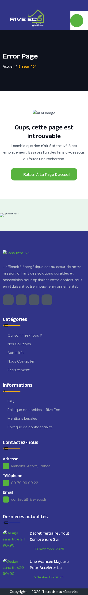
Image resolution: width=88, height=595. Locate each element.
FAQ (11, 401)
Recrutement (19, 369)
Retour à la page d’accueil (46, 174)
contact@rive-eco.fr (28, 499)
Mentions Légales (22, 418)
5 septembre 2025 (49, 577)
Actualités (16, 352)
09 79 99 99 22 (24, 482)
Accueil (8, 66)
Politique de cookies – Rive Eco (34, 409)
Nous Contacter (21, 361)
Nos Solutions (19, 344)
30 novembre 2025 (49, 549)
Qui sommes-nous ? (25, 335)
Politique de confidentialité (30, 427)
